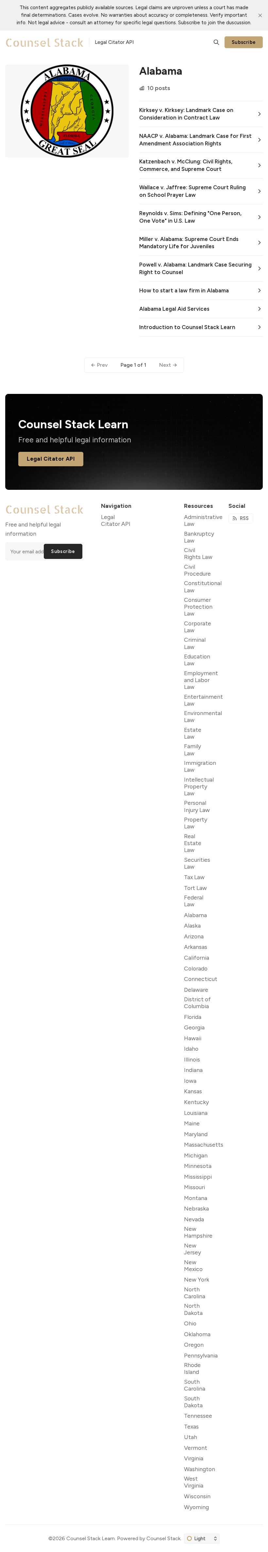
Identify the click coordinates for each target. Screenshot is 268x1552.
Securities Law (197, 863)
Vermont (195, 1447)
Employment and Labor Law (201, 680)
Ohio (190, 1323)
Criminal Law (195, 643)
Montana (195, 1197)
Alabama (195, 915)
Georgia (194, 1027)
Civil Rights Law (198, 553)
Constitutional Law (203, 586)
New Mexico (193, 1265)
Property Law (195, 823)
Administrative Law (203, 520)
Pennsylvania (201, 1355)
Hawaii (192, 1038)
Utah (190, 1436)
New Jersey (192, 1249)
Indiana (193, 1069)
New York (196, 1279)
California (196, 957)
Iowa (190, 1080)
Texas (191, 1426)
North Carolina (194, 1293)
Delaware (196, 989)
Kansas (193, 1091)
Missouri (194, 1187)
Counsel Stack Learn (90, 1538)
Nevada (194, 1219)
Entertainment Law (203, 700)
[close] (260, 15)
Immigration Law (200, 766)
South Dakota (193, 1402)
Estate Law (192, 733)
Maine (192, 1123)
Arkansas (195, 946)
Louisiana (196, 1112)
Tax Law (194, 877)
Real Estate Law (192, 843)
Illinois (192, 1059)
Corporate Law (197, 627)
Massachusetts (203, 1144)
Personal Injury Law (197, 806)
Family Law (192, 749)
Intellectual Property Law (199, 786)
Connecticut (200, 978)
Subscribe (244, 42)
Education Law (197, 660)
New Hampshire (198, 1232)
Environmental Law (203, 716)
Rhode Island (192, 1368)
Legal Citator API (51, 458)
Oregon (194, 1344)
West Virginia (193, 1482)
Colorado (196, 968)
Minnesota (197, 1165)
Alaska (192, 925)
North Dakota (193, 1309)
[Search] (216, 42)
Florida (192, 1016)
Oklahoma (197, 1334)
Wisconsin (197, 1496)
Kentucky (196, 1102)
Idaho (191, 1048)
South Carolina (194, 1385)
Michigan (196, 1155)
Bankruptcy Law (199, 537)
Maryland (196, 1134)
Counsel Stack (163, 1538)
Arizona (194, 936)
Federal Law (193, 901)
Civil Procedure (197, 570)
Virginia (193, 1458)
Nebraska (196, 1208)
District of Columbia (197, 1002)
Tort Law (195, 887)
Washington (199, 1469)
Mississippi (198, 1176)
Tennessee (198, 1415)
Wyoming (196, 1507)
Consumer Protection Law (198, 606)
